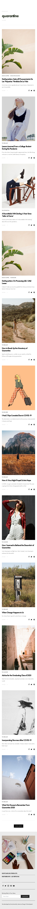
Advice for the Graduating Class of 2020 (16, 675)
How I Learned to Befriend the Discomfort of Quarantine (18, 546)
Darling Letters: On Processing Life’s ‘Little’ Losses (17, 282)
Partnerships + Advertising (10, 876)
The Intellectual (5, 210)
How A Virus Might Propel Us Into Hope (16, 480)
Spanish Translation (15, 75)
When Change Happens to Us (13, 612)
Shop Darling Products (9, 873)
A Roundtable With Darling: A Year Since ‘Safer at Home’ (16, 214)
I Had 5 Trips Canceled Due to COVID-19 (16, 415)
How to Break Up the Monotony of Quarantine (14, 349)
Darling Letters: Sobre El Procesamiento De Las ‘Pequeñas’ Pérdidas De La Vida (17, 80)
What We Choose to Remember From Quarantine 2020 (16, 806)
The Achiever (5, 542)
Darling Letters (5, 75)
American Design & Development (25, 904)
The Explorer (5, 412)
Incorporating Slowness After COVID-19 (16, 740)
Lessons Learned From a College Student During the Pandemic (16, 147)
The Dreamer (5, 143)
